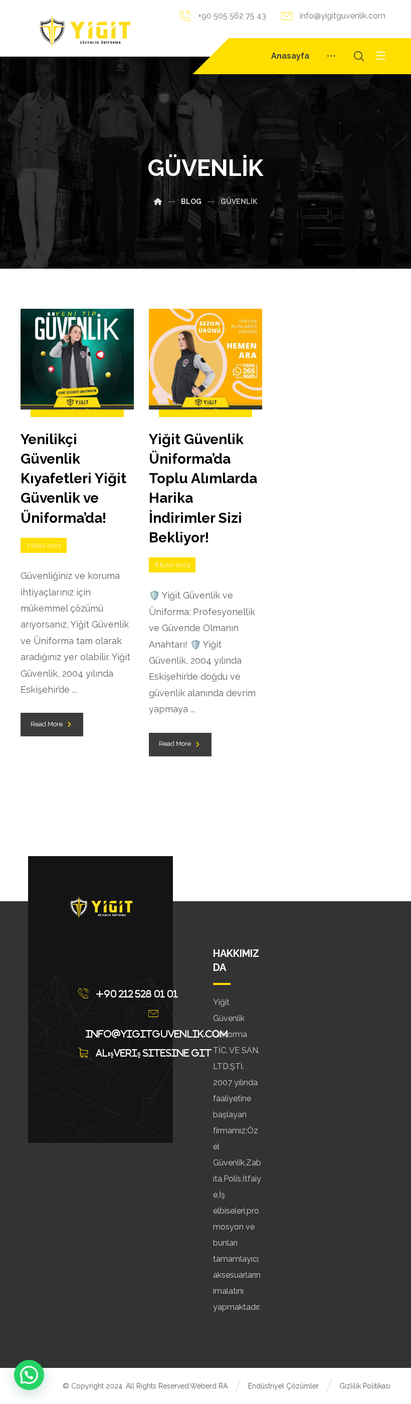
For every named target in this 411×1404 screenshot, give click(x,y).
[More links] (331, 56)
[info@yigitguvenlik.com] (155, 1014)
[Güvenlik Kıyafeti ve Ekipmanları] (83, 31)
